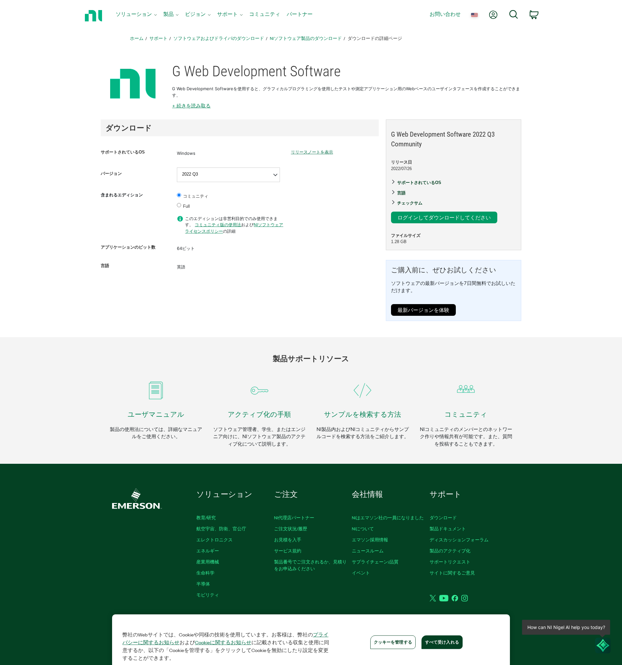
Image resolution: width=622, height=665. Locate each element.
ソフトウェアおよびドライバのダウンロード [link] (218, 38)
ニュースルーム (368, 551)
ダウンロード (443, 517)
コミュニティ (195, 196)
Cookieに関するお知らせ (223, 642)
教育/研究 (206, 517)
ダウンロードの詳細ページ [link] (375, 38)
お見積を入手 (287, 539)
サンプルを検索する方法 (362, 414)
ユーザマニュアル (156, 414)
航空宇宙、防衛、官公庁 (221, 528)
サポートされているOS (123, 152)
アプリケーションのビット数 (128, 247)
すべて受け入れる (442, 642)
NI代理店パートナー (294, 517)
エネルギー (207, 551)
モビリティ (207, 595)
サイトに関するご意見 (452, 573)
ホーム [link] (137, 38)
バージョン (111, 173)
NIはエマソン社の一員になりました (388, 517)
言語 (105, 265)
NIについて (363, 528)
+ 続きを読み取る (191, 106)
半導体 (203, 584)
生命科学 (205, 573)
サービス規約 (287, 551)
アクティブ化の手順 (259, 414)
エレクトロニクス (214, 539)
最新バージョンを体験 (423, 309)
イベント (361, 573)
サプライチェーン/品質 (375, 562)
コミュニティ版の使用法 (218, 224)
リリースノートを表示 (312, 152)
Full (186, 206)
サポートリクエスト (450, 562)
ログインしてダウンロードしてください (444, 217)
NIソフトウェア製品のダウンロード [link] (306, 38)
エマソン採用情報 (370, 539)
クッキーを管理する (393, 642)
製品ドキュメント (448, 528)
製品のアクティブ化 (450, 551)
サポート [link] (158, 38)
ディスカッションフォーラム (459, 539)
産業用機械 (207, 562)
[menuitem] (136, 15)
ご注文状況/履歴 (290, 528)
